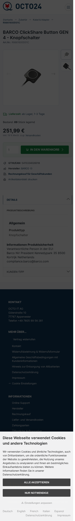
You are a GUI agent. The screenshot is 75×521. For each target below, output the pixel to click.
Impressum (63, 515)
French (34, 511)
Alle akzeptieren (36, 482)
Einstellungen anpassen (38, 502)
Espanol (59, 511)
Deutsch (8, 511)
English (21, 511)
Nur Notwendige (36, 492)
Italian (46, 511)
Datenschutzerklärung (39, 515)
